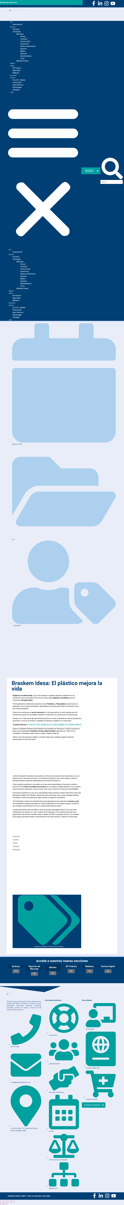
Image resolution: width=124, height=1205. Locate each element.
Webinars (16, 300)
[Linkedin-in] (100, 3)
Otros (22, 58)
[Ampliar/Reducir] (1, 1201)
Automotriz (24, 44)
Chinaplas (16, 90)
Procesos (16, 29)
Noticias (12, 27)
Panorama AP (17, 24)
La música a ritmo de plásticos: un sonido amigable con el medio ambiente (54, 725)
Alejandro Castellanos (41, 946)
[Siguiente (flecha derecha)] (5, 1204)
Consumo (23, 39)
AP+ (11, 22)
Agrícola (23, 49)
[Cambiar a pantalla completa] (5, 1201)
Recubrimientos (26, 56)
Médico (23, 51)
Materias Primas (22, 61)
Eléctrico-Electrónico (28, 46)
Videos (12, 65)
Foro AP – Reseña (19, 80)
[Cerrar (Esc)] (13, 1201)
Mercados (20, 34)
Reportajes (16, 70)
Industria (23, 54)
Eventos (12, 77)
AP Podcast (17, 68)
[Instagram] (106, 3)
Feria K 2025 (17, 82)
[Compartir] (9, 1201)
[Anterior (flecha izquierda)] (1, 1204)
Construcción (25, 41)
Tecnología (17, 32)
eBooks (11, 291)
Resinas (60, 946)
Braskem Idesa (53, 946)
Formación (12, 303)
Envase (22, 36)
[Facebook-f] (93, 3)
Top (13, 539)
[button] (43, 170)
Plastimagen (17, 87)
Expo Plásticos (18, 85)
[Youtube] (112, 3)
